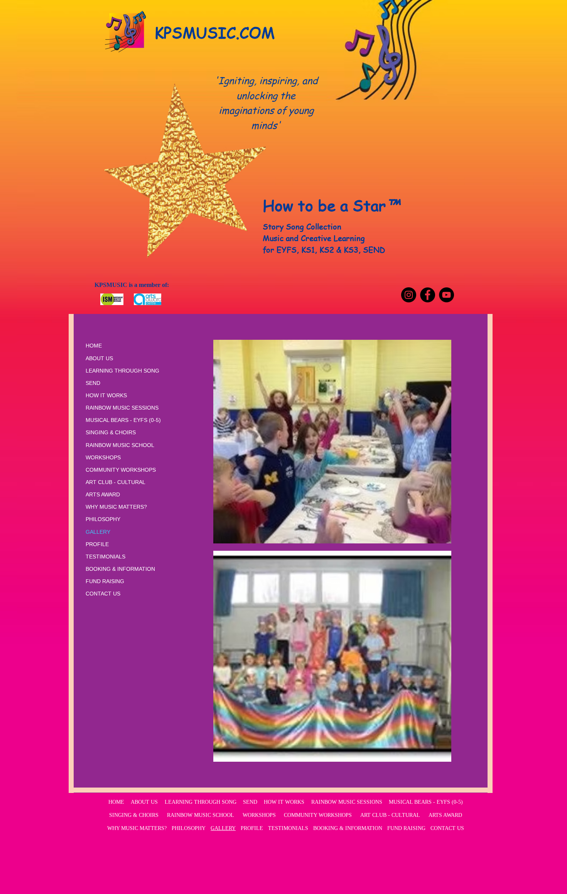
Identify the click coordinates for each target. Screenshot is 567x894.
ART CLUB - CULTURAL (115, 482)
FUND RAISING (105, 581)
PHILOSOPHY (103, 519)
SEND (93, 383)
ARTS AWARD (103, 494)
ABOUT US (99, 358)
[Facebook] (427, 294)
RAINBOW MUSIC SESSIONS (122, 408)
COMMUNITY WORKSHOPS (121, 470)
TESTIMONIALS (105, 556)
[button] (332, 441)
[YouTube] (446, 294)
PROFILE (97, 544)
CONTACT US (103, 593)
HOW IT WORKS (106, 395)
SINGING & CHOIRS (111, 432)
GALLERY (98, 532)
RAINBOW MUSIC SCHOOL (120, 445)
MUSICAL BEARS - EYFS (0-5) (123, 420)
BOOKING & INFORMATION (120, 569)
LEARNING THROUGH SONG (122, 371)
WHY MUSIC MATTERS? (116, 507)
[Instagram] (408, 294)
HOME (94, 345)
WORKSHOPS (103, 457)
